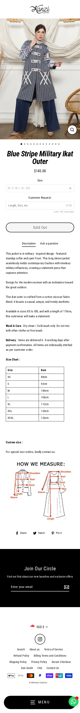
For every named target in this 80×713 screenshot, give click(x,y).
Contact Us (53, 668)
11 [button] (53, 144)
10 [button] (50, 144)
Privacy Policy (39, 661)
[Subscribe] (66, 587)
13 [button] (59, 144)
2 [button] (25, 144)
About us (35, 649)
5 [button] (34, 144)
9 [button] (47, 144)
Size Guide (27, 668)
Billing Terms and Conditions (50, 655)
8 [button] (44, 144)
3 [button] (28, 144)
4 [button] (31, 144)
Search (21, 649)
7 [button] (41, 144)
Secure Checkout (61, 661)
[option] (40, 78)
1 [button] (22, 144)
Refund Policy (21, 655)
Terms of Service (53, 649)
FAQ (39, 668)
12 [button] (56, 144)
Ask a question (49, 243)
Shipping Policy (18, 661)
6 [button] (37, 144)
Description (29, 243)
